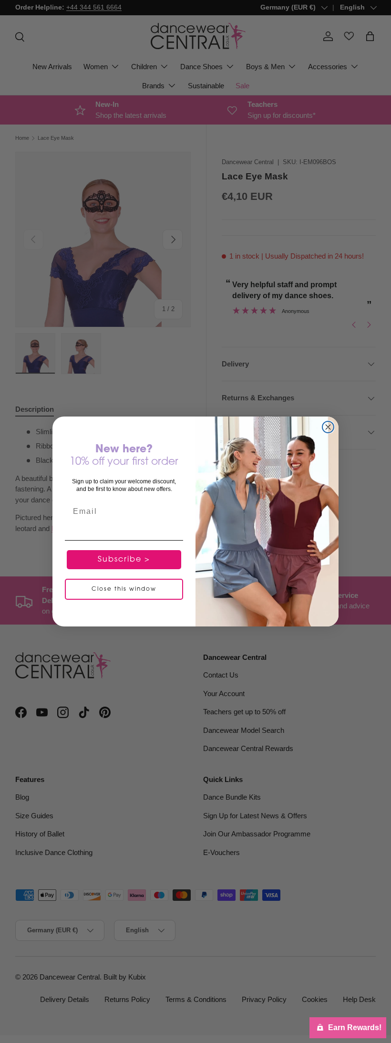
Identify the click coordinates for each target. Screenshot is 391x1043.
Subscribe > (124, 559)
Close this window (124, 589)
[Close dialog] (328, 427)
